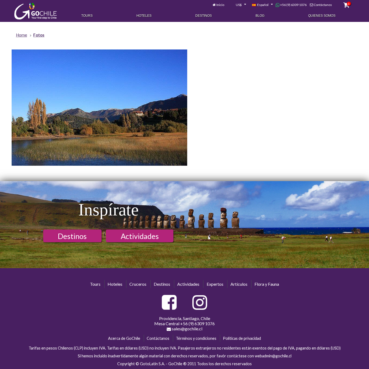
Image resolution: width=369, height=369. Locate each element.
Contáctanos (323, 5)
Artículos (238, 284)
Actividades (140, 236)
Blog (260, 16)
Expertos (215, 284)
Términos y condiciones (196, 338)
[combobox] (238, 5)
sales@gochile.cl (186, 328)
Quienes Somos (322, 16)
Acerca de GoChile (124, 338)
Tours (87, 16)
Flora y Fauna (266, 284)
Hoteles (144, 16)
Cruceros (137, 284)
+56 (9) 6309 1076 (293, 5)
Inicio (220, 5)
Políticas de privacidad (242, 338)
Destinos (203, 16)
